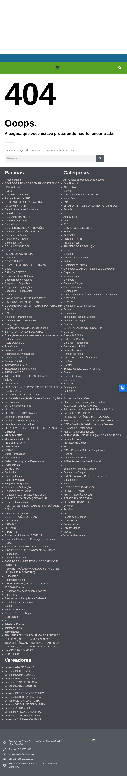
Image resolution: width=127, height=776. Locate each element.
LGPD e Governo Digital (18, 405)
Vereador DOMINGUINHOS (20, 675)
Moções (68, 361)
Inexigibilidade (72, 276)
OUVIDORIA (12, 468)
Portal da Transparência (18, 513)
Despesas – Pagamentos (18, 291)
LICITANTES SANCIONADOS (21, 413)
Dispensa (69, 272)
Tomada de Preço (73, 354)
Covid (8, 268)
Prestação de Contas (75, 442)
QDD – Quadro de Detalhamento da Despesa (88, 424)
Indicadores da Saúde (17, 365)
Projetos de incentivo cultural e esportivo (27, 546)
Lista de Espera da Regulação (21, 420)
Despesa (68, 302)
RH (65, 465)
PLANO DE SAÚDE (75, 491)
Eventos (68, 372)
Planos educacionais (16, 502)
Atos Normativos (73, 183)
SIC (7, 620)
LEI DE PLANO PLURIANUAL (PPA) (84, 328)
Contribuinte (70, 291)
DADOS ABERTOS (15, 272)
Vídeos (67, 531)
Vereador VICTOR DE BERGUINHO (25, 704)
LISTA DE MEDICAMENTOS (79, 487)
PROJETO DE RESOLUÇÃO (80, 246)
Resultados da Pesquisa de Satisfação (26, 598)
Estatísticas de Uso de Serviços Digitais (26, 328)
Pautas (67, 394)
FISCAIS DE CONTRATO (19, 254)
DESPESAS (11, 520)
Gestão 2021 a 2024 (16, 357)
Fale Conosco (12, 346)
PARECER (70, 235)
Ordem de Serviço (73, 376)
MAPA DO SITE (13, 435)
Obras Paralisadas (15, 454)
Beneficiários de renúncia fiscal (22, 209)
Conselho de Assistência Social (22, 231)
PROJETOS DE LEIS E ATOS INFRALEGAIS (30, 550)
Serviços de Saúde (15, 609)
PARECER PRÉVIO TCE (78, 413)
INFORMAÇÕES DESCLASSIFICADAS (27, 376)
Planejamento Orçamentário (79, 431)
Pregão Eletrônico (73, 350)
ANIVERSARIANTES (16, 194)
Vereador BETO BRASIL (18, 671)
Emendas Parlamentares (18, 317)
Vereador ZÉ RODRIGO (18, 708)
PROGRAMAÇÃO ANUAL (78, 494)
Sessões (68, 509)
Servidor (68, 505)
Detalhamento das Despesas (79, 305)
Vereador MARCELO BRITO (20, 686)
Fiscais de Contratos (16, 350)
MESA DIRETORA (15, 442)
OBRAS (9, 450)
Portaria (68, 209)
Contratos (10, 257)
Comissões (11, 224)
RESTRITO (11, 594)
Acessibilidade (13, 179)
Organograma (12, 465)
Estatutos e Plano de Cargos (79, 317)
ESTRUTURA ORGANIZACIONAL (24, 331)
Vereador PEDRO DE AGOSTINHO (24, 693)
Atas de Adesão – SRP (17, 198)
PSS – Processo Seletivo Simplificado (84, 450)
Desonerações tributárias (18, 279)
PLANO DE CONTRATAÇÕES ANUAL (26, 498)
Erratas (67, 309)
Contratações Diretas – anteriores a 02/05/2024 (89, 268)
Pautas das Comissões (76, 398)
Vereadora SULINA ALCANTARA (23, 719)
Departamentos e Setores (19, 276)
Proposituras (12, 554)
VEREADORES (13, 654)
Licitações (10, 409)
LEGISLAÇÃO (12, 383)
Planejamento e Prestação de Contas (25, 494)
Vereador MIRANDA (16, 689)
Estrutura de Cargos (74, 320)
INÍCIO (8, 380)
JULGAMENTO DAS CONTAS (80, 405)
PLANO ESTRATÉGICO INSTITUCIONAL (87, 417)
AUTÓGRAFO (71, 187)
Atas (66, 220)
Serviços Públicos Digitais (19, 613)
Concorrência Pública (75, 346)
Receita (68, 454)
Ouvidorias (11, 472)
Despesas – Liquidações (18, 287)
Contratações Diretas (75, 265)
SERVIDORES (13, 576)
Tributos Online (72, 528)
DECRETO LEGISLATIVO (78, 228)
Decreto (68, 191)
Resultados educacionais (19, 602)
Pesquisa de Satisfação (18, 487)
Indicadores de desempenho (20, 368)
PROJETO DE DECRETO (78, 239)
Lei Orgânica (12, 402)
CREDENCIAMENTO (76, 339)
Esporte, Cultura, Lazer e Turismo (82, 368)
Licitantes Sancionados (17, 417)
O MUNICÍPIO (12, 446)
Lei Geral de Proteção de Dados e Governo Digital (32, 398)
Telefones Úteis (13, 628)
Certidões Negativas (16, 220)
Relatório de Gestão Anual (78, 428)
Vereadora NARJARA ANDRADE (23, 715)
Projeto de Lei (71, 242)
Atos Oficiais (70, 216)
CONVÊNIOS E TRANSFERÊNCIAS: (25, 265)
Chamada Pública (73, 335)
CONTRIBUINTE (14, 261)
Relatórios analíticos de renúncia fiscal (26, 591)
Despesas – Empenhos (17, 283)
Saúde (8, 605)
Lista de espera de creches (19, 424)
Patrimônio (69, 391)
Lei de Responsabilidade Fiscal (22, 394)
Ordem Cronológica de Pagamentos (24, 461)
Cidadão (68, 254)
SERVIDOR (11, 617)
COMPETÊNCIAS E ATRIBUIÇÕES (24, 228)
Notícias (68, 365)
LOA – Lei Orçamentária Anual (80, 357)
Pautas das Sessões (75, 517)
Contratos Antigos (73, 283)
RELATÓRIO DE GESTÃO (78, 498)
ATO (66, 224)
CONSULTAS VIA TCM (17, 246)
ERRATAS (10, 524)
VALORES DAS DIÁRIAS (19, 650)
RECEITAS (11, 531)
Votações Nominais (74, 535)
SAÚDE (68, 483)
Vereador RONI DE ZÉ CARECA (23, 697)
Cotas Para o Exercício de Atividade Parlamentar (90, 294)
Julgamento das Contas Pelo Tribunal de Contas (90, 409)
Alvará (8, 191)
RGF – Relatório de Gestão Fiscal (82, 461)
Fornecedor (70, 324)
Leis (66, 202)
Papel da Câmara (14, 476)
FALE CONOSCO (14, 342)
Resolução (69, 213)
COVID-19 (69, 298)
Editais (67, 231)
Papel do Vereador (15, 480)
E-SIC (8, 313)
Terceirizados (12, 631)
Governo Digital (13, 361)
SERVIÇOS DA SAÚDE (77, 502)
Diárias (9, 294)
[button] (57, 67)
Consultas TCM (13, 242)
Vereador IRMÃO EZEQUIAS (21, 678)
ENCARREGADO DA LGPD (20, 320)
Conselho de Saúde (16, 235)
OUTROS (69, 380)
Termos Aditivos (72, 287)
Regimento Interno (15, 580)
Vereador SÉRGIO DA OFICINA (22, 700)
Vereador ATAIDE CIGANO (19, 667)
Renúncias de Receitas (76, 457)
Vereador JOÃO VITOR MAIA (21, 682)
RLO (66, 250)
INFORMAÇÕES (14, 372)
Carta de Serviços (14, 213)
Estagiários (11, 324)
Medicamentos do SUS (17, 439)
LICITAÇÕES (12, 528)
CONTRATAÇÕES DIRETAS (21, 517)
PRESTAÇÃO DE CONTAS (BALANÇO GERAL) (91, 420)
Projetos (68, 446)
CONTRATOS (12, 250)
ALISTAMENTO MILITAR (18, 216)
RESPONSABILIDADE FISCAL (81, 194)
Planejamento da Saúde (18, 491)
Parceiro (68, 383)
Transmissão (71, 520)
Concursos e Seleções (76, 257)
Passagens (70, 387)
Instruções (69, 198)
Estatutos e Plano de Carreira (80, 468)
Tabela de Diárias (14, 624)
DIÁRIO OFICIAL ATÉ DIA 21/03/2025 (25, 298)
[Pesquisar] (100, 158)
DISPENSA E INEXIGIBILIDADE (23, 302)
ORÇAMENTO (13, 457)
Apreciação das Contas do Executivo (84, 179)
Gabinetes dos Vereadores (19, 354)
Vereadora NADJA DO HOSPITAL (23, 712)
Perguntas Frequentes (17, 483)
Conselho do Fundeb (16, 239)
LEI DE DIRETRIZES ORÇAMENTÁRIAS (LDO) (90, 205)
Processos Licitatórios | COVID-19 (23, 535)
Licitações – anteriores (76, 342)
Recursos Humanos (15, 557)
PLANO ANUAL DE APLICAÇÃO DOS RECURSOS (92, 435)
